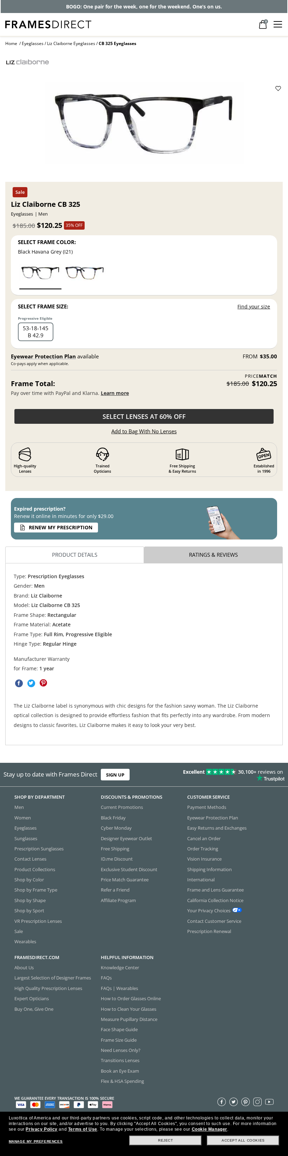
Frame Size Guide (119, 1040)
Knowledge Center (120, 967)
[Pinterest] (245, 1102)
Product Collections (34, 869)
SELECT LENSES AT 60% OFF (144, 416)
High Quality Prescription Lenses (48, 988)
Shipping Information (209, 869)
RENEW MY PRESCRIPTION (60, 527)
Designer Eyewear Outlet (126, 838)
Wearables (25, 941)
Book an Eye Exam (120, 1071)
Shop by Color (29, 879)
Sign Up (115, 774)
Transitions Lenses (120, 1061)
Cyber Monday (116, 828)
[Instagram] (257, 1102)
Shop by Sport (29, 910)
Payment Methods (206, 807)
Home (11, 43)
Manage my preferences (36, 1141)
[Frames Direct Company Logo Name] (48, 23)
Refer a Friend (115, 890)
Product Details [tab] (74, 554)
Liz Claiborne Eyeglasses (71, 43)
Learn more (115, 393)
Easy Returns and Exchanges (217, 828)
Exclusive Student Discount (129, 869)
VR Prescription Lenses (38, 921)
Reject (165, 1140)
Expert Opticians (31, 998)
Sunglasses (25, 838)
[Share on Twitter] (31, 683)
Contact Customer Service (214, 921)
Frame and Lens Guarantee (215, 890)
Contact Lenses (30, 859)
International (201, 879)
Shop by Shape (30, 900)
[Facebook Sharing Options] (19, 683)
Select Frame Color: (47, 241)
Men (19, 807)
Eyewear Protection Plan (43, 356)
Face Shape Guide (119, 1029)
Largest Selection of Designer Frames (52, 978)
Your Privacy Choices (208, 910)
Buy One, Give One (33, 1009)
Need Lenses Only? (120, 1050)
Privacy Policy (41, 1129)
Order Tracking (202, 848)
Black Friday (113, 818)
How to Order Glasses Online (131, 998)
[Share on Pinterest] (43, 683)
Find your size (253, 306)
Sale (18, 931)
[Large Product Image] (144, 125)
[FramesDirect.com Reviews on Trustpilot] (226, 774)
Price (261, 376)
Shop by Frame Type (35, 890)
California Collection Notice (215, 900)
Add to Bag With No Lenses (144, 431)
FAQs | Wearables (119, 988)
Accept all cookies (243, 1140)
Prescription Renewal (209, 931)
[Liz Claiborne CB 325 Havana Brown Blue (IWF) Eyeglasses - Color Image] (85, 276)
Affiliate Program (118, 900)
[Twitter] (233, 1102)
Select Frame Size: (43, 306)
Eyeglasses (33, 43)
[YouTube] (269, 1102)
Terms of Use (82, 1129)
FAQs (106, 978)
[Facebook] (221, 1102)
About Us (24, 967)
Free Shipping (115, 848)
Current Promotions (122, 807)
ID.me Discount (117, 859)
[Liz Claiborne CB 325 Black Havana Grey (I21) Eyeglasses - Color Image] (40, 276)
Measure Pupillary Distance (129, 1019)
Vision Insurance (204, 859)
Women (22, 818)
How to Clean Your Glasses (128, 1009)
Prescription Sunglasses (39, 848)
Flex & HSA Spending (122, 1081)
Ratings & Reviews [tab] (213, 554)
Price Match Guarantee (125, 879)
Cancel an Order (204, 838)
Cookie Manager (209, 1129)
